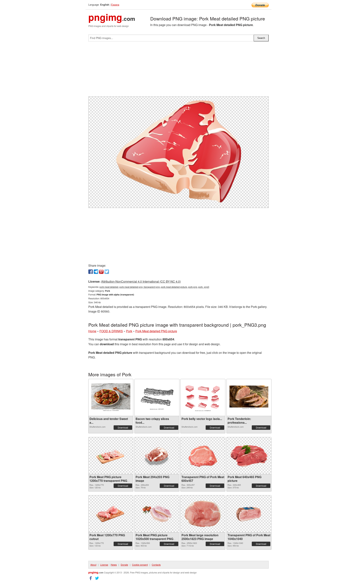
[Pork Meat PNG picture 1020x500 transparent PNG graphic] (157, 514)
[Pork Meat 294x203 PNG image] (157, 455)
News (114, 564)
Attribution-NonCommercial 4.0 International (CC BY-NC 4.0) (141, 281)
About (93, 564)
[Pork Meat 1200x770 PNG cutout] (110, 514)
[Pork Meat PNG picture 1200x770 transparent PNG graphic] (110, 456)
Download (123, 427)
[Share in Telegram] (96, 271)
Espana (115, 4)
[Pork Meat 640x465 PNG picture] (249, 455)
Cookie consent (140, 564)
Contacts (156, 564)
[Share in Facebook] (90, 271)
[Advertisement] (178, 70)
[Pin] (101, 271)
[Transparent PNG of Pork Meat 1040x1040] (249, 513)
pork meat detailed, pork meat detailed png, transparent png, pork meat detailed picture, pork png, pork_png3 (154, 286)
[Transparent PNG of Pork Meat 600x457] (202, 456)
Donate (124, 564)
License (104, 564)
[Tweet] (106, 271)
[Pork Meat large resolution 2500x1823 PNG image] (202, 513)
